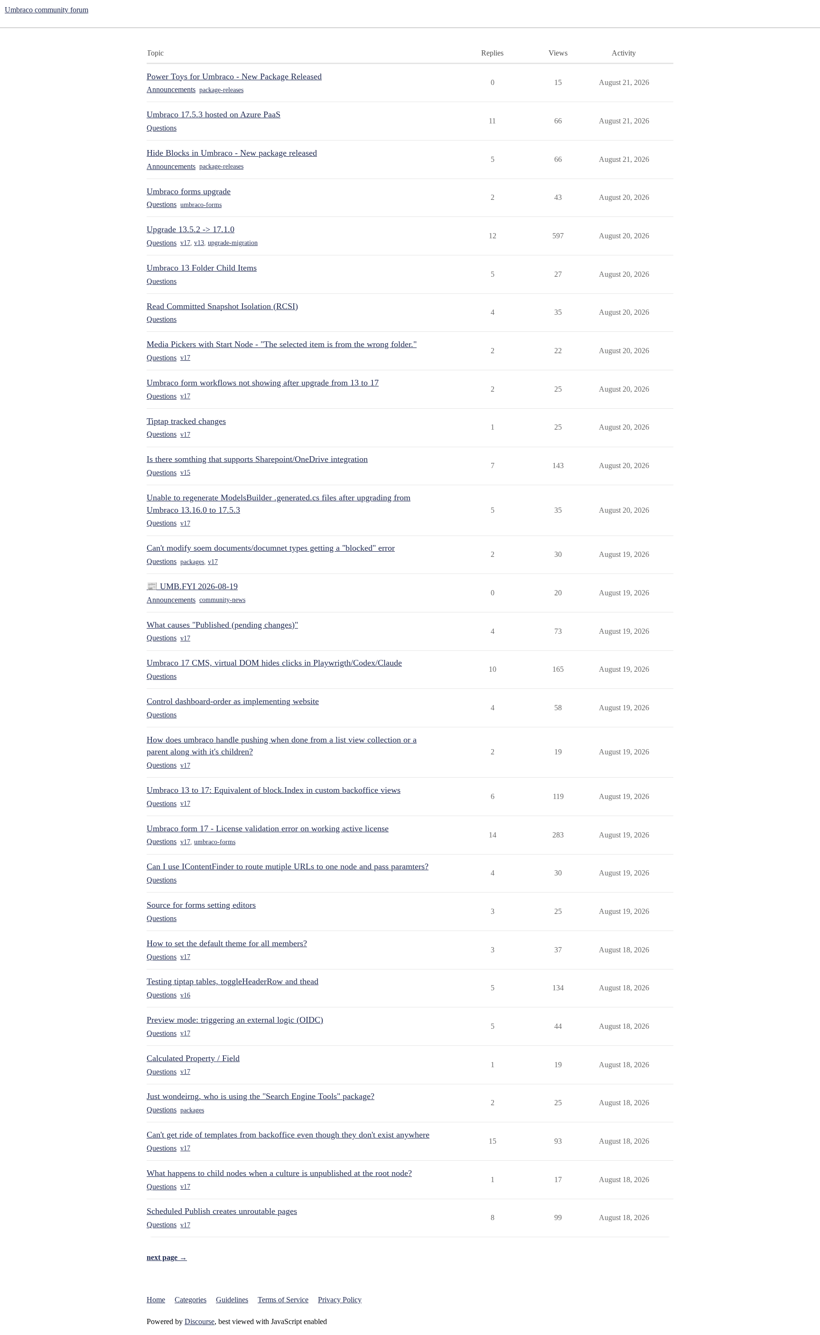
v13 (199, 242)
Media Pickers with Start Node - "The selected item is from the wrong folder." (282, 344)
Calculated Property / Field (193, 1058)
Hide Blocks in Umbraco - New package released (232, 153)
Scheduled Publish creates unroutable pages (222, 1211)
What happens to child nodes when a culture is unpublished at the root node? (279, 1173)
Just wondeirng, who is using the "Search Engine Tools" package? (260, 1096)
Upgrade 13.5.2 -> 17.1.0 (190, 229)
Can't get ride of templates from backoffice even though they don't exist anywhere (288, 1134)
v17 (185, 242)
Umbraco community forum (46, 10)
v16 (185, 995)
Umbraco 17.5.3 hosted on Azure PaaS (213, 114)
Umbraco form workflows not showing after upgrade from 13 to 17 (263, 382)
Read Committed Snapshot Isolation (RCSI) (222, 306)
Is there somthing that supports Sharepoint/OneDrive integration (257, 459)
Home (156, 1300)
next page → (167, 1257)
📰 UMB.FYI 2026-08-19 (192, 586)
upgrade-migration (233, 242)
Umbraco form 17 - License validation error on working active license (268, 828)
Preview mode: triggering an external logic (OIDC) (235, 1020)
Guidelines (232, 1300)
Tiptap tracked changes (186, 421)
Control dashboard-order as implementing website (233, 701)
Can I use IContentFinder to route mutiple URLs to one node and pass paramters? (288, 866)
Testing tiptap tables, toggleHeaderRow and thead (232, 981)
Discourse (199, 1321)
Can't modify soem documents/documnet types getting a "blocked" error (271, 548)
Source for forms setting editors (201, 905)
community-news (222, 599)
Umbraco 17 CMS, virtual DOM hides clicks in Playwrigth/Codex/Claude (274, 663)
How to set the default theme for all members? (227, 943)
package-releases (221, 90)
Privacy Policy (340, 1300)
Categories (190, 1300)
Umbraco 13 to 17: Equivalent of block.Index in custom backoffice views (274, 790)
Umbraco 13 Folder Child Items (202, 268)
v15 (185, 472)
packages (192, 561)
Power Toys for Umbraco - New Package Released (234, 76)
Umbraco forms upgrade (189, 191)
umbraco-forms (201, 204)
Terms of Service (283, 1300)
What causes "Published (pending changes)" (222, 625)
